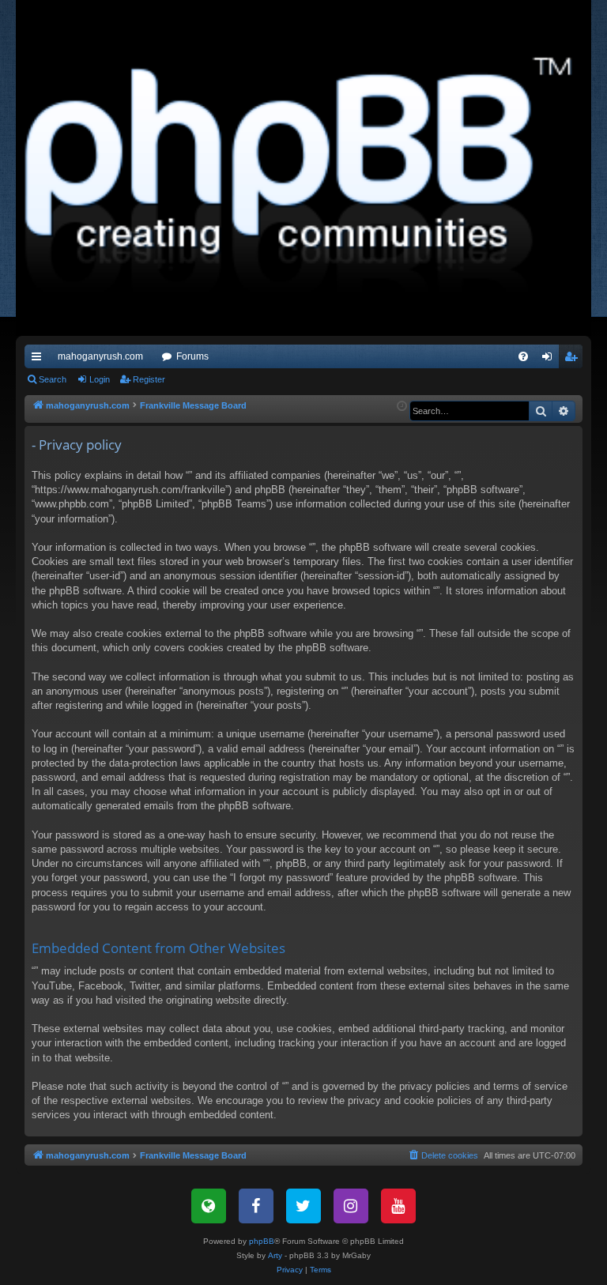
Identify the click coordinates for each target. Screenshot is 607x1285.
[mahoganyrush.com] (303, 168)
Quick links (39, 359)
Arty (275, 1255)
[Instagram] (351, 1206)
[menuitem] (523, 356)
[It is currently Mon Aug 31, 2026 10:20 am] (402, 407)
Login (99, 379)
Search (52, 379)
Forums (192, 356)
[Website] (208, 1206)
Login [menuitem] (550, 359)
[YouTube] (398, 1206)
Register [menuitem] (573, 359)
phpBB (261, 1241)
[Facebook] (256, 1206)
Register (149, 379)
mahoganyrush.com (100, 356)
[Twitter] (303, 1206)
